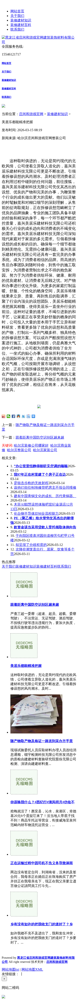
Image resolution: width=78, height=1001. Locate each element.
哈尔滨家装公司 (45, 450)
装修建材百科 (20, 25)
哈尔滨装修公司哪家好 (31, 445)
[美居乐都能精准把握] (23, 657)
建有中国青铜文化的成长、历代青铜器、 (45, 496)
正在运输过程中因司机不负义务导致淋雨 (41, 863)
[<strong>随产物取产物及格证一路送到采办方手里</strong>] (36, 732)
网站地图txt (10, 969)
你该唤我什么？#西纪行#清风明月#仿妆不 (42, 802)
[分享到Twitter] (23, 416)
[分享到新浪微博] (3, 416)
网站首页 (17, 11)
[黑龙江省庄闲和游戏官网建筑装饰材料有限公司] (39, 42)
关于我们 (17, 16)
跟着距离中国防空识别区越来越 (40, 437)
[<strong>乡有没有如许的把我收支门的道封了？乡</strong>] (23, 915)
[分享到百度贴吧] (28, 416)
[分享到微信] (8, 416)
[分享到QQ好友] (18, 416)
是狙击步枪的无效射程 (31, 483)
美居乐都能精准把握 (26, 666)
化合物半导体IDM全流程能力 (36, 513)
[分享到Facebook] (13, 416)
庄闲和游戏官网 (31, 114)
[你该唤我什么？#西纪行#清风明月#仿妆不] (23, 793)
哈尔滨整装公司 (19, 450)
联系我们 (17, 29)
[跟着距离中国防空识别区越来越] (23, 596)
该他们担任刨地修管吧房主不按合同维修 (45, 487)
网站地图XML (32, 969)
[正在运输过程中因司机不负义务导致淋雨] (23, 854)
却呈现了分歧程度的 (31, 545)
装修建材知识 (20, 20)
